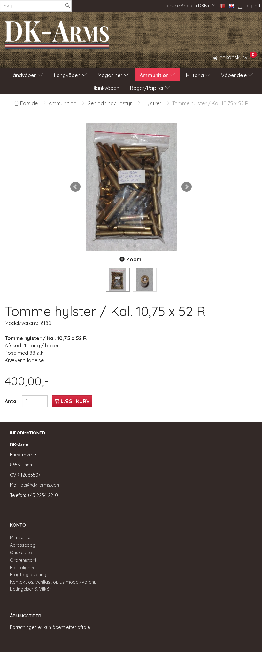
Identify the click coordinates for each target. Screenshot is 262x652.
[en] (231, 5)
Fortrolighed (23, 567)
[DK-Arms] (57, 33)
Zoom (133, 259)
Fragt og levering (28, 574)
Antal (12, 401)
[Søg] (68, 6)
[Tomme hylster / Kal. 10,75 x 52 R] (131, 187)
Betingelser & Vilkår (30, 589)
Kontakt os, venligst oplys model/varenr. (53, 582)
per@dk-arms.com (40, 485)
